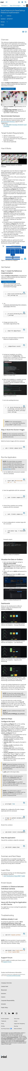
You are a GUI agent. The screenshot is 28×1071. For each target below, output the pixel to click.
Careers (3, 997)
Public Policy (4, 1007)
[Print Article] (23, 32)
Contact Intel (4, 986)
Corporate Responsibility (7, 1000)
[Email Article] (26, 32)
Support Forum (7, 962)
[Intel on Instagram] (16, 1013)
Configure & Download (8, 88)
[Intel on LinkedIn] (9, 1013)
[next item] (27, 5)
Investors (3, 993)
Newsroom (4, 990)
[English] (22, 2)
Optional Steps (7, 469)
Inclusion (3, 1004)
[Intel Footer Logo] (4, 1056)
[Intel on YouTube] (13, 1013)
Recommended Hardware (8, 121)
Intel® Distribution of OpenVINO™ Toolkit (14, 876)
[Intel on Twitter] (5, 1013)
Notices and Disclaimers (8, 1038)
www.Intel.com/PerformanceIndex (13, 975)
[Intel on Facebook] (2, 1013)
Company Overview (6, 983)
